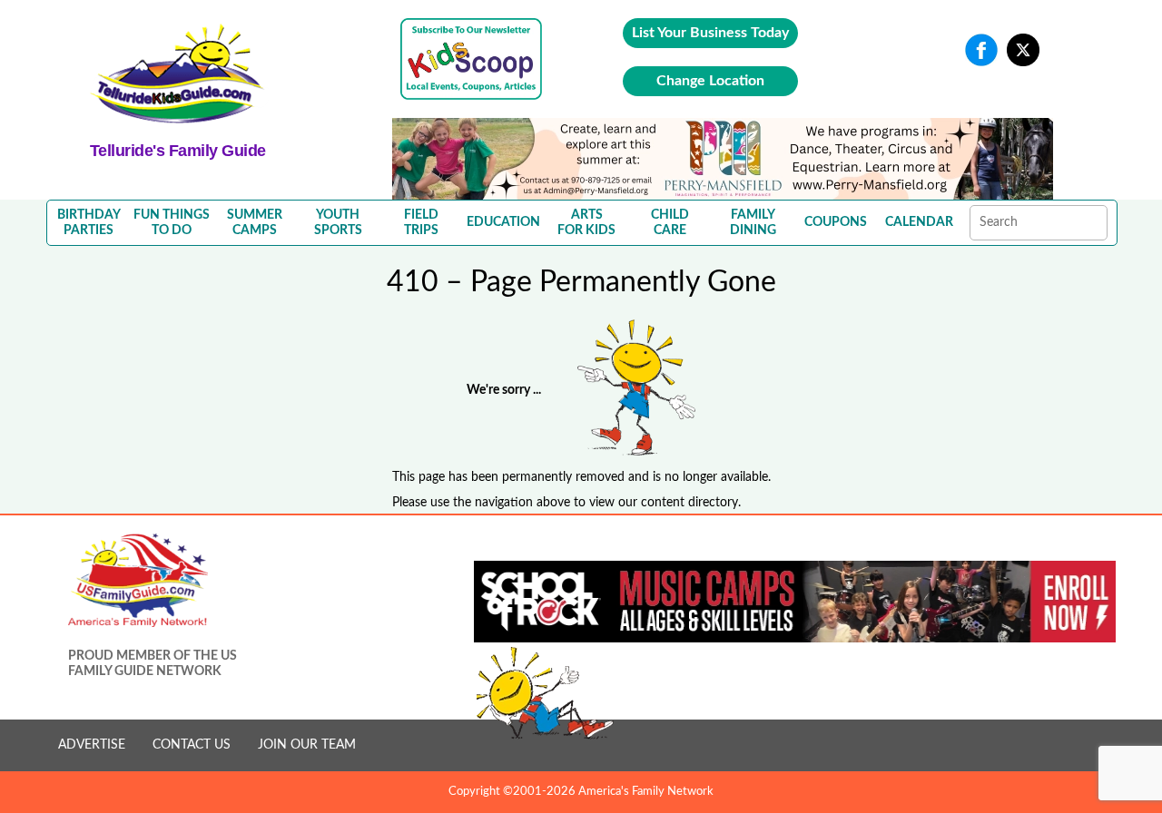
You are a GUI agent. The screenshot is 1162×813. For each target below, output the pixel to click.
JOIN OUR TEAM (307, 745)
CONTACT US (192, 745)
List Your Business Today (710, 32)
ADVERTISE (91, 745)
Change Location (710, 80)
